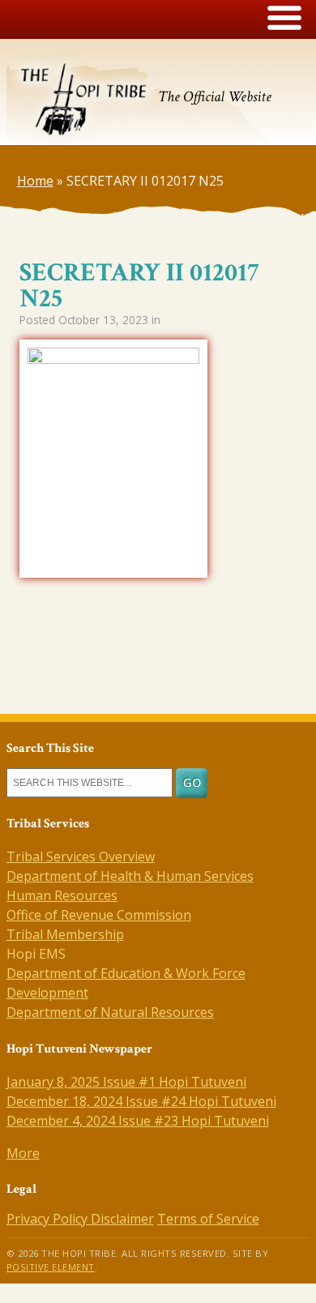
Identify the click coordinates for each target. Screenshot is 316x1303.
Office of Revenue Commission (98, 915)
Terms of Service (208, 1219)
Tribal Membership (65, 934)
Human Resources (61, 895)
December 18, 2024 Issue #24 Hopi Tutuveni (141, 1101)
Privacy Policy (48, 1219)
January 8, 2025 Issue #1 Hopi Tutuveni (126, 1082)
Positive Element (50, 1267)
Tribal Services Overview (80, 856)
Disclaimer (122, 1219)
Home (35, 181)
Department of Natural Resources (110, 1012)
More (23, 1153)
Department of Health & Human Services (130, 876)
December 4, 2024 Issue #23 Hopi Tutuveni (137, 1121)
